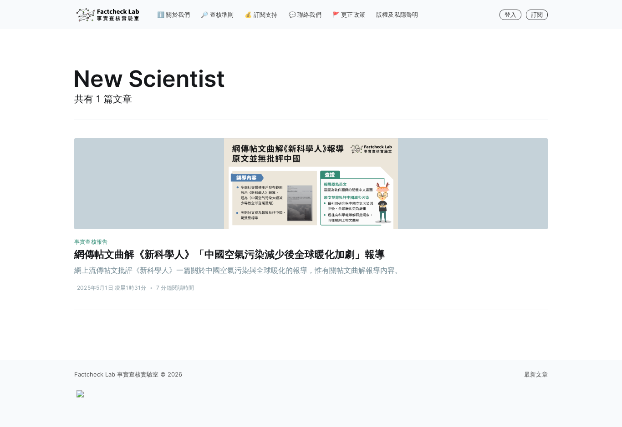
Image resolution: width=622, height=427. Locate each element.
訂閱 (537, 14)
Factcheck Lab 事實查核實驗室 (116, 374)
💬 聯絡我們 (305, 14)
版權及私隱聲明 (397, 14)
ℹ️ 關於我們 (173, 14)
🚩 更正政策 (348, 14)
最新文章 (536, 374)
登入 (510, 14)
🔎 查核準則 (217, 14)
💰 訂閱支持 (261, 14)
